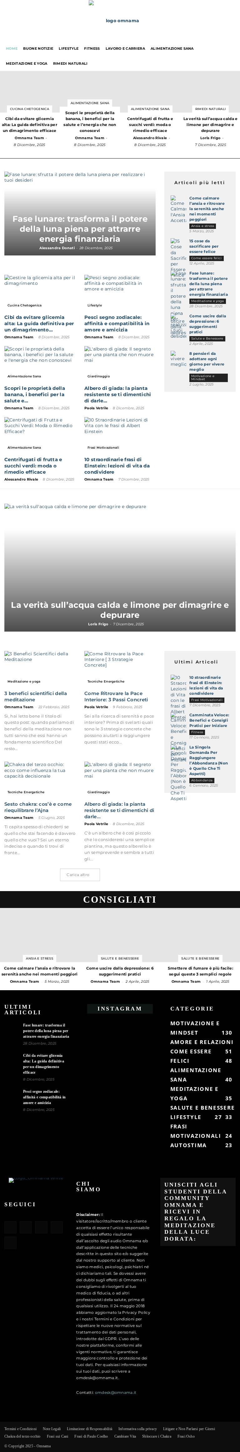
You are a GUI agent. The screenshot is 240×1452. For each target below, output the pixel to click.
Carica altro (78, 874)
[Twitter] (57, 1227)
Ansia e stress (202, 226)
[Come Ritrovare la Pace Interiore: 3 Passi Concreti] (120, 668)
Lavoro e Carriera (125, 48)
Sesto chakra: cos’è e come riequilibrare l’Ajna (38, 807)
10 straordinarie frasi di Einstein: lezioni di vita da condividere (117, 465)
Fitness (92, 48)
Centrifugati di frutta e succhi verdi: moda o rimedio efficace (33, 465)
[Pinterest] (41, 1227)
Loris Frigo (210, 138)
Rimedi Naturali (70, 63)
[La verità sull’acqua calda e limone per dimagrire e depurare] (120, 568)
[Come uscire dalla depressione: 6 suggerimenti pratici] (178, 324)
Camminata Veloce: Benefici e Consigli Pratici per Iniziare (209, 720)
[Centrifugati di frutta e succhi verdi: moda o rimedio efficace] (40, 434)
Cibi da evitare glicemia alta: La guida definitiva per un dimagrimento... (39, 323)
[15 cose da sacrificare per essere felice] (178, 258)
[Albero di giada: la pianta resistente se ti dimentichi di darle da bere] (120, 363)
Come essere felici (206, 258)
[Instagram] (26, 1227)
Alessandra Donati (56, 248)
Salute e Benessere (207, 338)
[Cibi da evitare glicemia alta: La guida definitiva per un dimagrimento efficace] (40, 292)
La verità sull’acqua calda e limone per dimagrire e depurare (120, 610)
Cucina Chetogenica (29, 109)
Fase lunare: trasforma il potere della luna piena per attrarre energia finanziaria (80, 229)
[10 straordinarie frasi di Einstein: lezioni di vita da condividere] (120, 434)
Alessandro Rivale (150, 138)
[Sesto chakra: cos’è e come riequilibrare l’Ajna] (40, 779)
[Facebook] (10, 1227)
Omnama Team (29, 138)
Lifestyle (68, 48)
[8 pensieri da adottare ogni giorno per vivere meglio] (178, 359)
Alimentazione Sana (172, 48)
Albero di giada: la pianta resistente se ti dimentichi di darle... (117, 394)
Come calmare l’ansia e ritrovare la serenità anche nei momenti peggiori (207, 209)
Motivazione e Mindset (202, 377)
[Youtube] (10, 1243)
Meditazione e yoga (27, 63)
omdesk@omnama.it (116, 1392)
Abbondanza (201, 780)
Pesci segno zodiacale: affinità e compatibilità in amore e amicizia (117, 323)
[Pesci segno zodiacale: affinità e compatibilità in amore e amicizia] (120, 292)
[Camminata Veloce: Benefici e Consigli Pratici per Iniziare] (178, 737)
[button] (232, 48)
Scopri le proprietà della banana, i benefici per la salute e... (34, 394)
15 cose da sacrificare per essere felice (204, 246)
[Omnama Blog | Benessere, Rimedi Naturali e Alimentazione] (120, 20)
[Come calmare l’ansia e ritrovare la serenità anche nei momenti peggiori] (178, 209)
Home (12, 48)
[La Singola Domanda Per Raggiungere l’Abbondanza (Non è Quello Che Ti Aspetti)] (178, 772)
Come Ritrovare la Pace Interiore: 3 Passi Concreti (116, 696)
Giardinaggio (99, 376)
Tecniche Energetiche (106, 681)
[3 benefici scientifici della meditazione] (40, 668)
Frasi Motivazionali (103, 448)
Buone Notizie (38, 48)
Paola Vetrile (96, 408)
